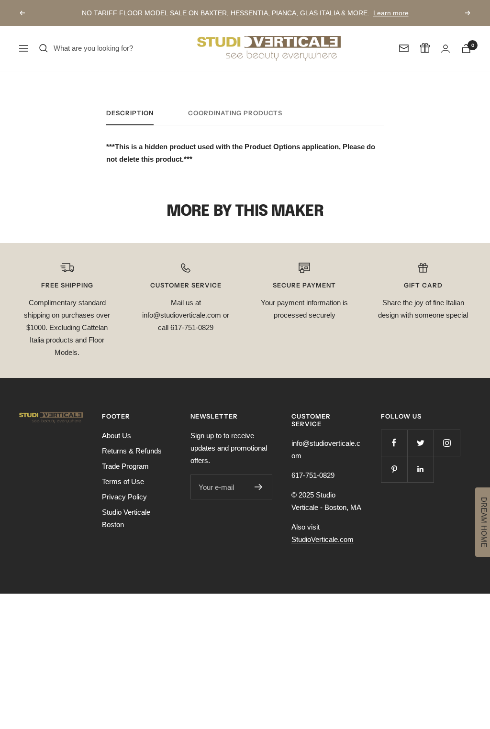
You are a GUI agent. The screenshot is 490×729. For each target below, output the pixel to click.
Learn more (391, 13)
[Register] (259, 487)
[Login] (445, 48)
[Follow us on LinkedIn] (420, 469)
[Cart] (466, 48)
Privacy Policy (124, 497)
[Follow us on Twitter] (420, 443)
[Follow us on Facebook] (394, 443)
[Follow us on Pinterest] (394, 469)
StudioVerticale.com (322, 539)
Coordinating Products (235, 113)
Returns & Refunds (132, 451)
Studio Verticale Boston (126, 518)
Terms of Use (123, 481)
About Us (116, 435)
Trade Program (125, 466)
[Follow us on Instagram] (447, 443)
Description (130, 113)
